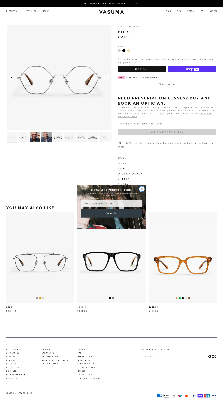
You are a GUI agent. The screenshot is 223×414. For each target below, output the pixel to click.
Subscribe (111, 213)
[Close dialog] (141, 189)
